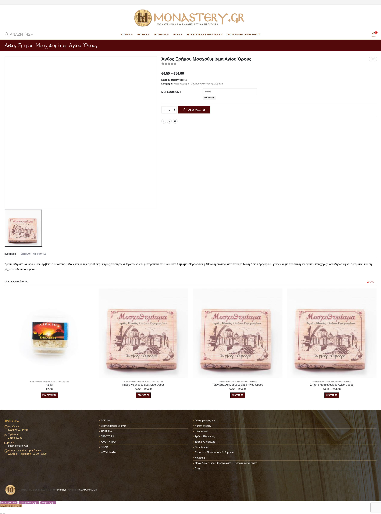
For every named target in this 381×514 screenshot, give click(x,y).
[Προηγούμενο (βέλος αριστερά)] (1, 513)
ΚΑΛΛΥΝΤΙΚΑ (108, 442)
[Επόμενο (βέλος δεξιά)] (4, 513)
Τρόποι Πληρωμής (205, 436)
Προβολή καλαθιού (9, 502)
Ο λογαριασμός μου (205, 420)
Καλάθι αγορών (203, 426)
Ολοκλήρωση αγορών (29, 502)
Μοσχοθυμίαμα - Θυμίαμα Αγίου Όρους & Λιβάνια (198, 83)
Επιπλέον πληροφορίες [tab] (33, 254)
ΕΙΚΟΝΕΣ (142, 34)
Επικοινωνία (201, 431)
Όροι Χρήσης (202, 447)
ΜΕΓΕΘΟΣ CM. (170, 91)
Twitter (169, 121)
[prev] (371, 59)
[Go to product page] (49, 333)
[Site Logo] (190, 18)
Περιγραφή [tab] (10, 254)
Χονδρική (200, 457)
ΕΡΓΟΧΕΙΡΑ (160, 34)
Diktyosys (61, 490)
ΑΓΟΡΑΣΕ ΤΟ (196, 109)
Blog (197, 468)
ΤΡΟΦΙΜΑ (106, 431)
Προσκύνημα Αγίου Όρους (243, 34)
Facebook (163, 121)
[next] (375, 59)
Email (175, 121)
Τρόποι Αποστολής (205, 442)
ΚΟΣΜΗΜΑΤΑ (108, 452)
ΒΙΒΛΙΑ (176, 34)
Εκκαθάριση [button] (209, 98)
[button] (18, 34)
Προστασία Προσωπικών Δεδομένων (214, 452)
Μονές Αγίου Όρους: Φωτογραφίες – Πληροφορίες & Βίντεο (226, 463)
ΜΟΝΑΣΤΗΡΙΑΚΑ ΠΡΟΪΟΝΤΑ (203, 34)
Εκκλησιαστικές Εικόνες (113, 426)
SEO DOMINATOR (88, 490)
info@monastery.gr (18, 446)
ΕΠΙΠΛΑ (125, 34)
